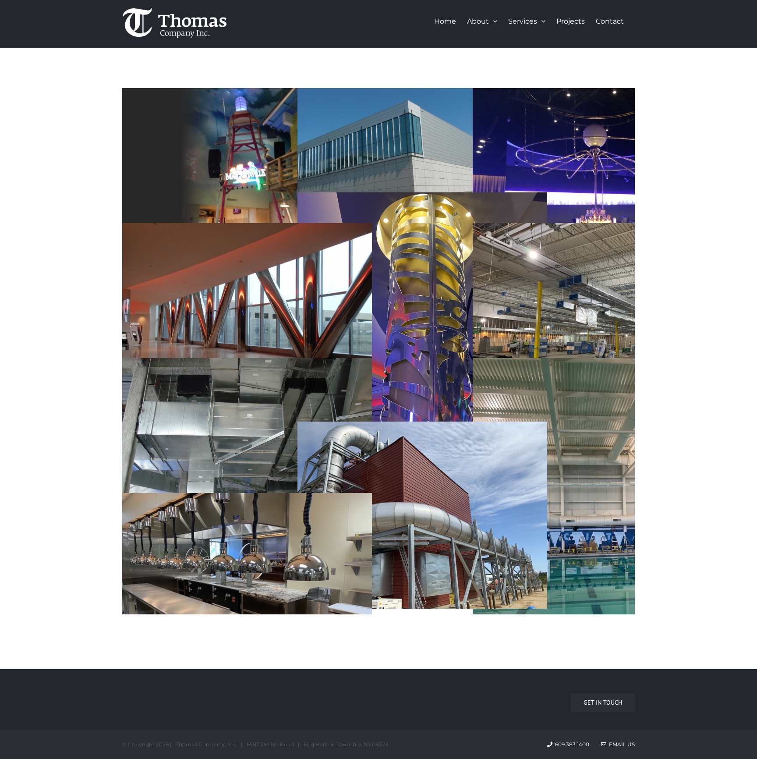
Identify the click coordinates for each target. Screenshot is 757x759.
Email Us (620, 744)
